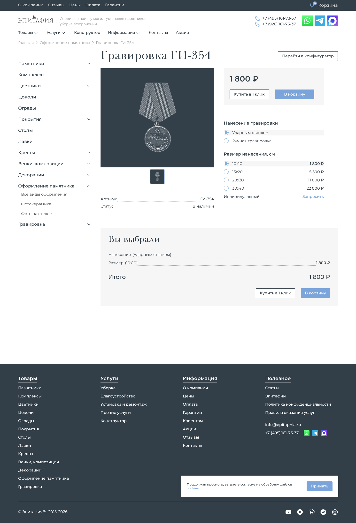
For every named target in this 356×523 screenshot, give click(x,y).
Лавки (25, 141)
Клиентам (193, 420)
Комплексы (31, 74)
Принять (319, 486)
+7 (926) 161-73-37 (279, 24)
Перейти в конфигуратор (308, 56)
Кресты (26, 152)
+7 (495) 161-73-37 (279, 18)
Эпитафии (275, 396)
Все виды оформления (44, 194)
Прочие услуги (116, 412)
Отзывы (56, 5)
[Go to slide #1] (157, 176)
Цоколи (27, 97)
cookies (193, 488)
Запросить (313, 196)
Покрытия (30, 119)
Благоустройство (118, 396)
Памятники (31, 63)
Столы (25, 130)
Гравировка (31, 224)
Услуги (54, 32)
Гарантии (114, 5)
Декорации (31, 175)
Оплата (92, 5)
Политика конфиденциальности (298, 404)
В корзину (294, 94)
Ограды (27, 108)
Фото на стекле (36, 213)
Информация (121, 32)
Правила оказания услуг (290, 412)
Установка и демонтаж (124, 404)
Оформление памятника (46, 186)
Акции (182, 32)
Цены (75, 5)
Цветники (29, 86)
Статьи (272, 388)
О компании (30, 5)
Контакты (158, 32)
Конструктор (87, 32)
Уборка (108, 388)
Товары (25, 32)
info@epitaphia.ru (283, 424)
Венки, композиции (40, 163)
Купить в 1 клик (249, 94)
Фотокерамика (36, 204)
